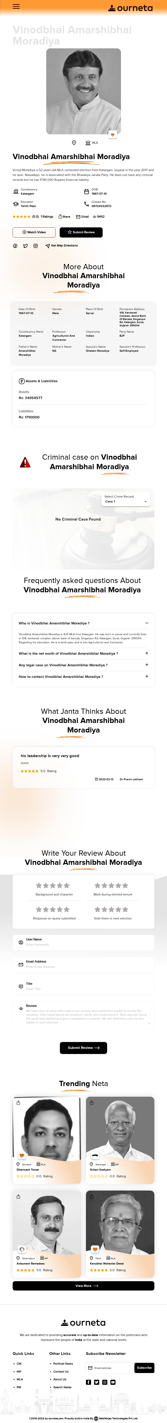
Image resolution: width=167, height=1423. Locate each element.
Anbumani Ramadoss (31, 1263)
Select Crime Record (119, 497)
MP (19, 1372)
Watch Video (36, 232)
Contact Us (61, 1372)
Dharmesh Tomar (28, 1169)
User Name (34, 939)
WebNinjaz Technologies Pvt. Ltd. (118, 1418)
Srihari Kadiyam (100, 1169)
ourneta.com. (56, 1418)
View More (83, 1286)
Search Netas (62, 1387)
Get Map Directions (64, 245)
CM (19, 1364)
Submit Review (84, 232)
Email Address (36, 962)
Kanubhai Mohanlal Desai (107, 1263)
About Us (59, 1379)
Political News (63, 1364)
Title (29, 984)
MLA (20, 1379)
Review (31, 1006)
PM (19, 1387)
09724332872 (101, 206)
